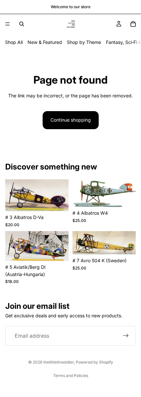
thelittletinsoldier (58, 362)
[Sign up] (126, 336)
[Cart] (133, 24)
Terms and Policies (70, 375)
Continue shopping (70, 120)
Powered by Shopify (94, 362)
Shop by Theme (84, 42)
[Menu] (7, 23)
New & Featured (45, 42)
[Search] (21, 24)
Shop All (14, 42)
